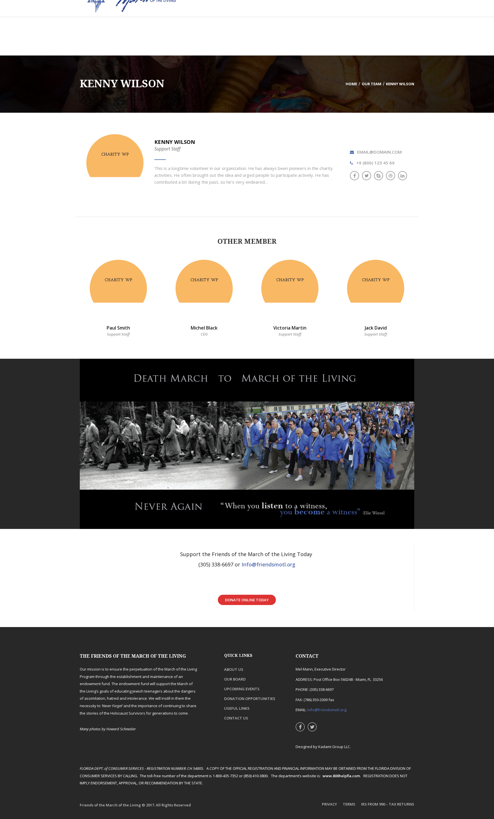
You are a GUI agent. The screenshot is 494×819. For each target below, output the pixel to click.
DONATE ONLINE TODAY (247, 599)
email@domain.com (379, 152)
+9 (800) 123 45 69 (375, 163)
